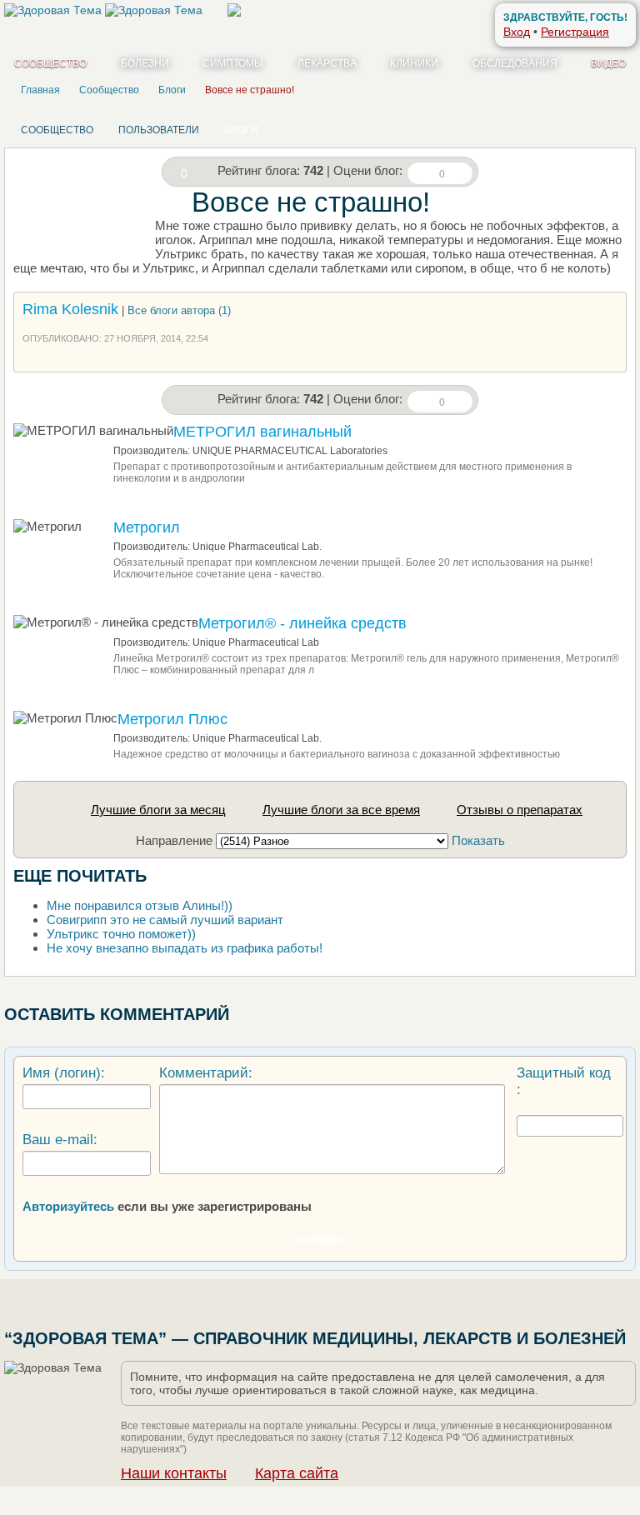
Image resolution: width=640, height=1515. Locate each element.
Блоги (241, 130)
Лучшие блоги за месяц (158, 809)
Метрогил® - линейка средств (302, 623)
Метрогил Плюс (173, 719)
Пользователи (158, 130)
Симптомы (232, 63)
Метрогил (146, 527)
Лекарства (327, 63)
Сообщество (50, 63)
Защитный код (564, 1073)
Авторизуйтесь (68, 1206)
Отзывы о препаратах (519, 809)
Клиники (414, 63)
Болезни (145, 63)
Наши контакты (174, 1473)
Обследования (515, 63)
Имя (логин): (63, 1073)
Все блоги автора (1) (179, 310)
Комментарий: (205, 1073)
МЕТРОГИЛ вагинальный (262, 431)
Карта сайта (296, 1473)
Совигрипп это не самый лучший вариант (165, 919)
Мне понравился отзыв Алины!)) (139, 905)
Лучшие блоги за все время (341, 809)
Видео (608, 63)
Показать (478, 840)
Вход (516, 31)
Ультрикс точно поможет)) (121, 934)
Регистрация (575, 31)
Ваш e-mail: (60, 1140)
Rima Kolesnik (70, 309)
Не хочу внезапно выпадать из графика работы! (184, 948)
